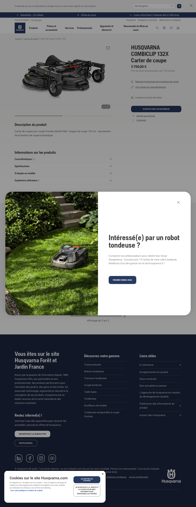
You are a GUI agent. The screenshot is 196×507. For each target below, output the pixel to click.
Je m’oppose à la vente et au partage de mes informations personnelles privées (86, 490)
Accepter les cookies (87, 480)
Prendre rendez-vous (122, 280)
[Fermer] (103, 474)
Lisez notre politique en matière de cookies (26, 490)
